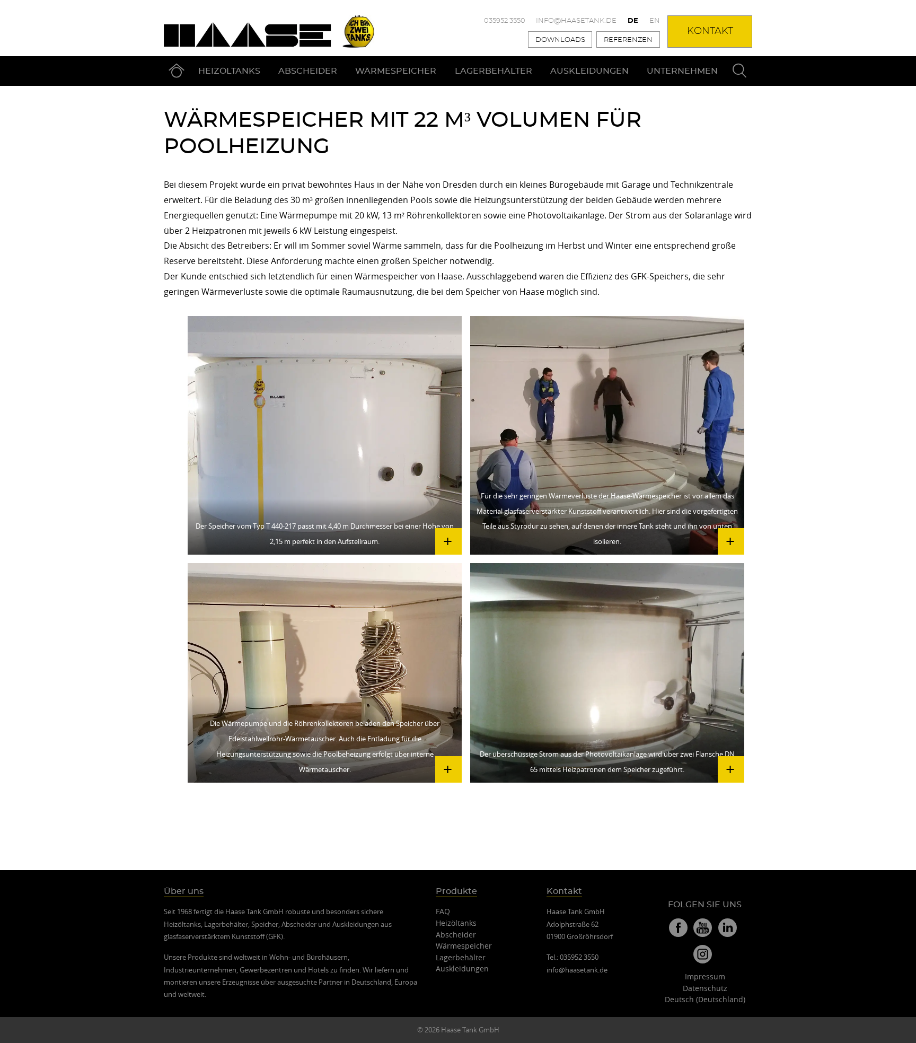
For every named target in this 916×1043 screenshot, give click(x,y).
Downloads (560, 40)
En (654, 20)
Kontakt (710, 31)
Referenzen (628, 40)
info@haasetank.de (576, 20)
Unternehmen (682, 71)
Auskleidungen (589, 71)
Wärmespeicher (395, 71)
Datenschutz (705, 988)
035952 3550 (504, 20)
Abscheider (307, 71)
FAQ (443, 911)
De (633, 20)
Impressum (705, 976)
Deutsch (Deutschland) (705, 999)
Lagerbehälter (493, 71)
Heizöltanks (229, 71)
